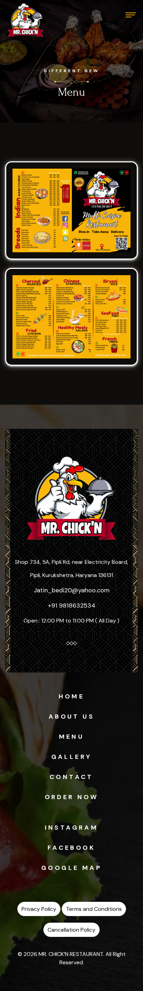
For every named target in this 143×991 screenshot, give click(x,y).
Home (72, 696)
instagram (72, 827)
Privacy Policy (39, 909)
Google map (71, 868)
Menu (71, 736)
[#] (25, 20)
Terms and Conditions (94, 909)
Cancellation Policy (71, 929)
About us (71, 716)
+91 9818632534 (71, 605)
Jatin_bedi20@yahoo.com (72, 590)
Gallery (71, 757)
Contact (71, 777)
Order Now (72, 797)
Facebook (71, 848)
